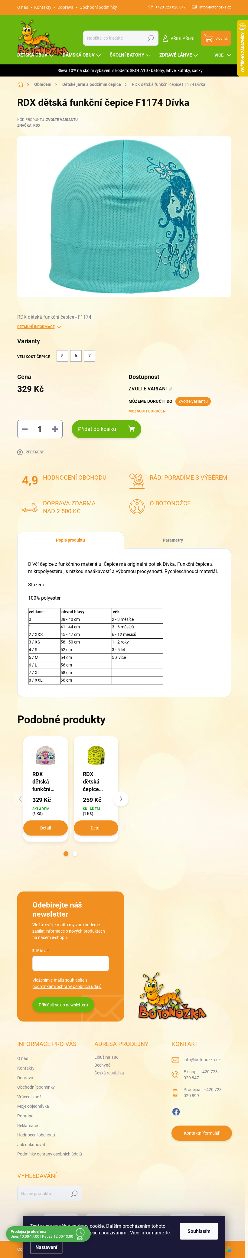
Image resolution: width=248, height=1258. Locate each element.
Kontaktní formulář (202, 1133)
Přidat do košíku (97, 429)
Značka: (29, 125)
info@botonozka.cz (202, 1059)
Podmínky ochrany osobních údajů (49, 1154)
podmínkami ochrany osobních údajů (67, 986)
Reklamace (27, 1125)
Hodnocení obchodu (36, 1135)
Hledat (150, 38)
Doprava (65, 7)
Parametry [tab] (173, 540)
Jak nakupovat (31, 1144)
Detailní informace (36, 327)
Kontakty (42, 7)
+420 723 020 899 (203, 1092)
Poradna (25, 1115)
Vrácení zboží (29, 1096)
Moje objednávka (33, 1106)
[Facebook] (176, 1110)
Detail (45, 828)
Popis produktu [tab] (70, 540)
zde (166, 1233)
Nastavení (46, 1247)
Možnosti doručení (148, 411)
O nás (22, 7)
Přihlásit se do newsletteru (63, 1004)
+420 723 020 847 (201, 1074)
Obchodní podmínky (98, 7)
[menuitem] (36, 55)
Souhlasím (199, 1231)
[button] (65, 854)
